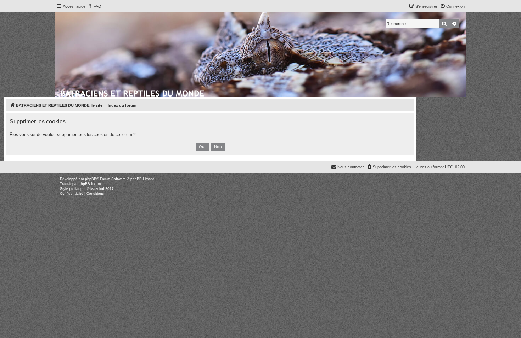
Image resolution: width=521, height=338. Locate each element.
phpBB (90, 179)
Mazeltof (97, 189)
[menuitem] (94, 6)
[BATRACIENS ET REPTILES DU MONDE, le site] (132, 92)
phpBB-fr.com (90, 184)
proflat (74, 189)
